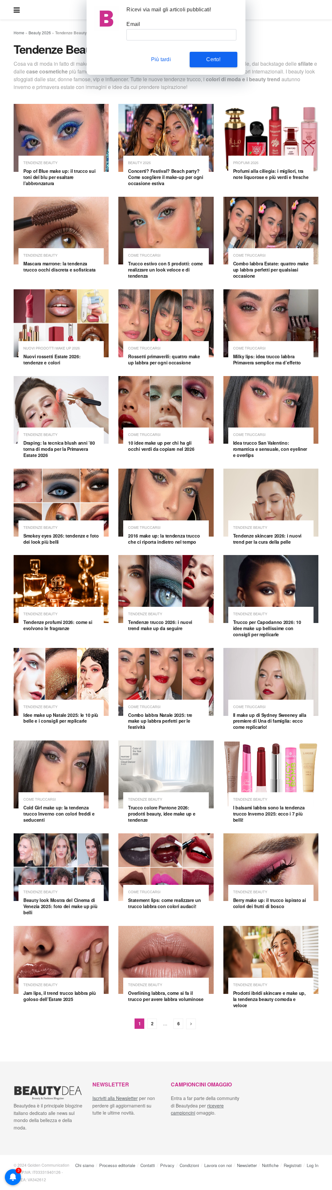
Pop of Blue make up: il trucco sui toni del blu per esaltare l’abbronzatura (59, 177)
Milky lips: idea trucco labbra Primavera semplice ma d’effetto (267, 359)
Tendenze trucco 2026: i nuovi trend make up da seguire (160, 625)
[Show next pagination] (191, 1023)
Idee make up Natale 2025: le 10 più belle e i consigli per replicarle (60, 718)
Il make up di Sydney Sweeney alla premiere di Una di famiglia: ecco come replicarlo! (269, 721)
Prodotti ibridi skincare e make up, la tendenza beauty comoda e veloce (269, 999)
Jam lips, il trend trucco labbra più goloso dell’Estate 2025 (59, 996)
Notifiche (270, 1165)
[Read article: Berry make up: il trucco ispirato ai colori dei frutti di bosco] (270, 867)
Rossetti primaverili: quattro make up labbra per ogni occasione (164, 359)
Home (19, 32)
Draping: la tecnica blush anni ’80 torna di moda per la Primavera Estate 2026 (59, 448)
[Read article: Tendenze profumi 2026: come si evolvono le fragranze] (61, 589)
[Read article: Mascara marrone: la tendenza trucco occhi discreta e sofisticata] (61, 231)
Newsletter (247, 1165)
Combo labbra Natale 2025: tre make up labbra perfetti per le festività (160, 721)
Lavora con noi (218, 1165)
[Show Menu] (17, 9)
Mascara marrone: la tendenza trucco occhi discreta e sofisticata (59, 266)
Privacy (167, 1165)
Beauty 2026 (40, 32)
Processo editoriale (117, 1165)
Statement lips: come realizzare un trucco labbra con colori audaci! (164, 903)
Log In (312, 1165)
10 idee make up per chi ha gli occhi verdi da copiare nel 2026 (161, 445)
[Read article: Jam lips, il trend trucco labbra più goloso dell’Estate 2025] (61, 960)
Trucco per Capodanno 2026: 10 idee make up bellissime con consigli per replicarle (267, 628)
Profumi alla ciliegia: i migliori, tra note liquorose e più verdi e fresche (271, 174)
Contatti (147, 1165)
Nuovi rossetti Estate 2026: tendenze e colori (51, 359)
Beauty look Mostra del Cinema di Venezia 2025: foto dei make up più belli (60, 906)
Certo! (213, 59)
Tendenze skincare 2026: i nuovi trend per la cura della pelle (267, 538)
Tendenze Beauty (40, 162)
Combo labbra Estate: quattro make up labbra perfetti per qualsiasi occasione (271, 269)
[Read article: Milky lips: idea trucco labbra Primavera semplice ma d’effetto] (270, 323)
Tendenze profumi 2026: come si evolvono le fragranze (57, 625)
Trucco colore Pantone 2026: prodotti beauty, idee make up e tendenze (161, 813)
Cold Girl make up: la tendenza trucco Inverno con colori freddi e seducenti (58, 813)
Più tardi (161, 59)
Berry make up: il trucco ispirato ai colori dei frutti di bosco (269, 903)
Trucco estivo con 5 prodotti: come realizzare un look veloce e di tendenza (165, 269)
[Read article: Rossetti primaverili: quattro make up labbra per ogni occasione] (165, 323)
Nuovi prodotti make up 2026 (51, 348)
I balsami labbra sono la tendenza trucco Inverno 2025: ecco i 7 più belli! (269, 813)
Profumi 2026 (245, 162)
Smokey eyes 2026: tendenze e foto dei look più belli (61, 538)
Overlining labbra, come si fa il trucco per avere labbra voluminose (165, 996)
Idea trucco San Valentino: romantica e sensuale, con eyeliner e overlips (270, 448)
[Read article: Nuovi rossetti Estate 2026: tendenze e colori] (61, 323)
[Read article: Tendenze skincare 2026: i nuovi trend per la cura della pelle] (270, 503)
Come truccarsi (144, 255)
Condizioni (189, 1165)
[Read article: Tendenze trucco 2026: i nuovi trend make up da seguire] (165, 589)
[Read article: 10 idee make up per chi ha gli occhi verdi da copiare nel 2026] (165, 410)
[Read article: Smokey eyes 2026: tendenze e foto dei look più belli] (61, 503)
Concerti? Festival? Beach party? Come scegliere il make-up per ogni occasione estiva (165, 177)
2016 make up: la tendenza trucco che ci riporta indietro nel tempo (164, 538)
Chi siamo (84, 1165)
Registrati (293, 1165)
